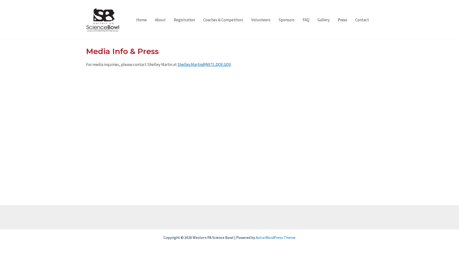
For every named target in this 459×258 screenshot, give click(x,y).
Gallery (323, 19)
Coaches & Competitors (223, 19)
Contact (362, 19)
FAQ (306, 19)
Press (342, 19)
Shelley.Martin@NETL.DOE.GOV (204, 64)
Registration (184, 19)
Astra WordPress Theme (275, 237)
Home (141, 19)
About (160, 19)
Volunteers (260, 19)
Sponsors (287, 19)
